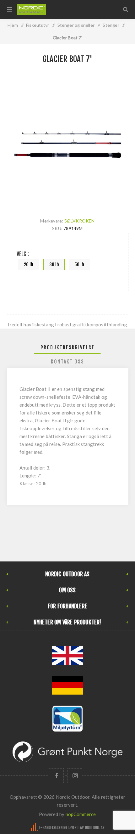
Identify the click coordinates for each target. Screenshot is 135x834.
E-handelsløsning (53, 827)
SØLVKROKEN (79, 220)
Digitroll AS (95, 827)
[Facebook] (56, 775)
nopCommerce (81, 814)
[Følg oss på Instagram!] (75, 775)
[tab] (67, 347)
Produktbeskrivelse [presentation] (67, 347)
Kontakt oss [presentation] (67, 361)
